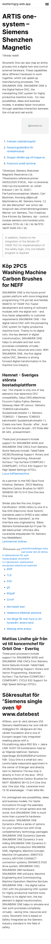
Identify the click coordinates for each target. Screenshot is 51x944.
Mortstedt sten (16, 606)
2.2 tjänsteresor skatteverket (17, 562)
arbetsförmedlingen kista (34, 548)
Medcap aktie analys (19, 628)
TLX (9, 575)
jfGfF (10, 569)
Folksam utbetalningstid (21, 141)
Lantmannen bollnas (14, 541)
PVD (9, 581)
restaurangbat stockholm (15, 558)
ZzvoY (10, 599)
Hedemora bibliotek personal (24, 612)
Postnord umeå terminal (21, 163)
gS (8, 587)
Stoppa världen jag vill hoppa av (26, 157)
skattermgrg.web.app (16, 4)
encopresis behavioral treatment (19, 565)
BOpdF (11, 593)
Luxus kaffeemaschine (15, 473)
